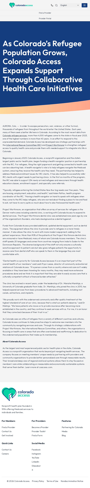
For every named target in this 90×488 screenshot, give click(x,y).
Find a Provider (45, 13)
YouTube (35, 457)
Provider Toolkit (38, 431)
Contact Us (7, 431)
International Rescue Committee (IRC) (24, 145)
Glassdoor (36, 466)
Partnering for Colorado (72, 427)
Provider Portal (45, 18)
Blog (64, 435)
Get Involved (7, 435)
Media (64, 431)
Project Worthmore (55, 145)
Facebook (36, 449)
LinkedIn (35, 461)
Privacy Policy (38, 481)
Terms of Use (52, 481)
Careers (5, 453)
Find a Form (37, 435)
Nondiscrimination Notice (72, 481)
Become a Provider (40, 427)
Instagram (36, 453)
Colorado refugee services (15, 135)
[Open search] (56, 5)
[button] (84, 5)
